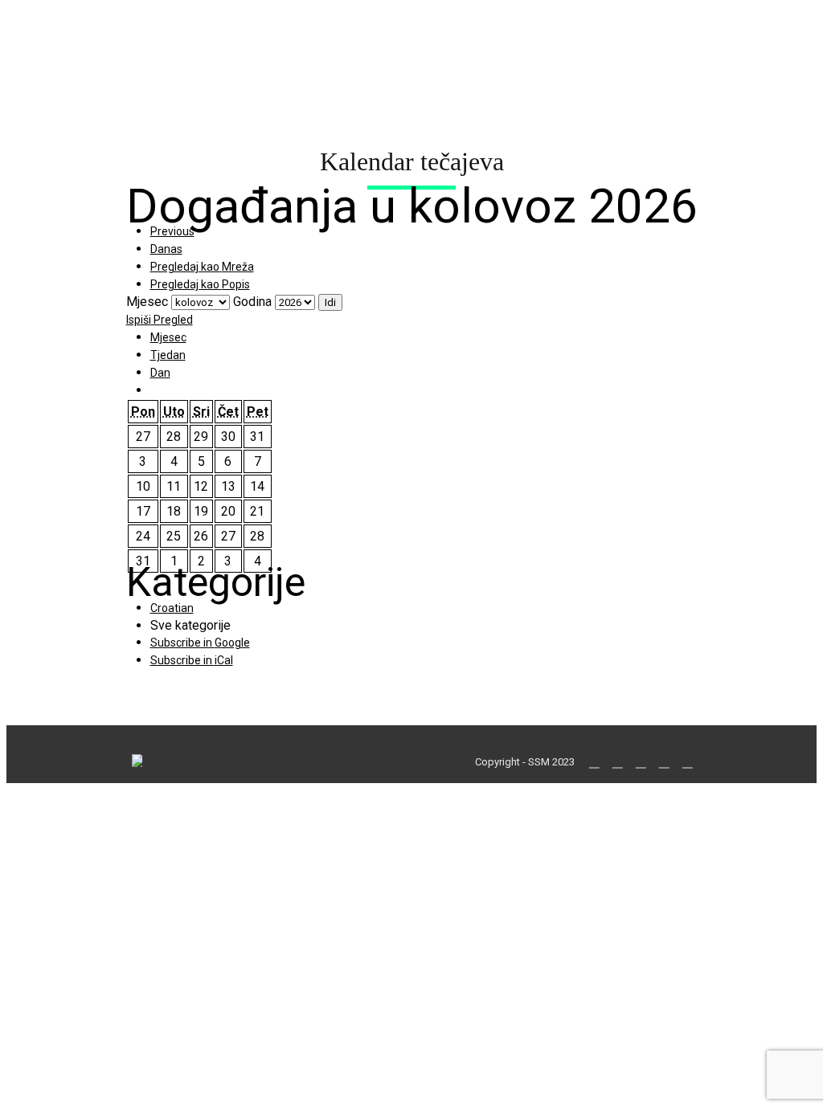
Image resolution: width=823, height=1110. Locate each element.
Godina (252, 301)
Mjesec (147, 301)
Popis (200, 284)
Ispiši (159, 319)
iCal (191, 660)
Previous (172, 231)
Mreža (202, 266)
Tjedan (168, 355)
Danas (166, 249)
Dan (160, 372)
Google (200, 642)
